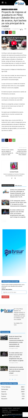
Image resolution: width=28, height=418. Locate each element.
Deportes (3, 370)
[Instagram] (12, 379)
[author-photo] (14, 169)
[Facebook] (3, 32)
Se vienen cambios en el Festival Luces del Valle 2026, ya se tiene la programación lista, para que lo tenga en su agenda (17, 213)
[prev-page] (3, 221)
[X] (6, 32)
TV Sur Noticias (8, 7)
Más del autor (18, 185)
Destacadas (16, 7)
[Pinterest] (10, 32)
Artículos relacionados (7, 185)
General (15, 9)
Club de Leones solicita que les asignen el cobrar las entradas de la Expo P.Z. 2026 (7, 152)
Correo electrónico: (7, 289)
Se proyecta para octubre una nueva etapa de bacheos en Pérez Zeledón (21, 152)
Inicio (3, 7)
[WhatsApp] (13, 32)
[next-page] (5, 221)
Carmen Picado (6, 28)
